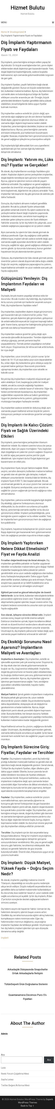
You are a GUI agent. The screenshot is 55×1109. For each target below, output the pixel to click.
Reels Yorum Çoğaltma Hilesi (15, 1073)
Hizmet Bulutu (28, 8)
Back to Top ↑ (27, 1106)
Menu (4, 22)
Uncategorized (17, 32)
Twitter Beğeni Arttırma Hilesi (15, 1085)
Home (4, 32)
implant (4, 938)
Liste (3, 1068)
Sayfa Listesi (7, 1079)
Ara (3, 1055)
